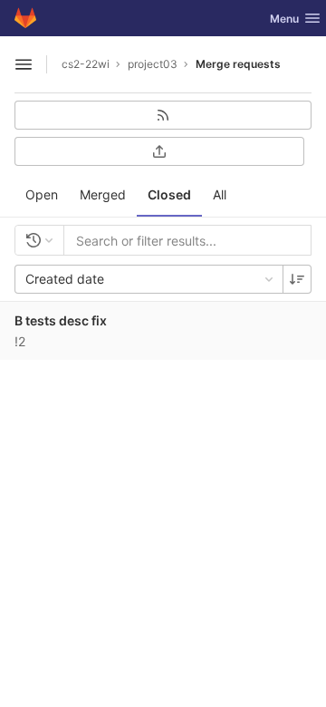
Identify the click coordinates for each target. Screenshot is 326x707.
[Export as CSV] (159, 151)
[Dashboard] (25, 18)
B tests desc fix (60, 320)
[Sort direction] (297, 279)
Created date (64, 278)
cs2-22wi (86, 64)
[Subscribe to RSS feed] (163, 115)
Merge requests (238, 64)
